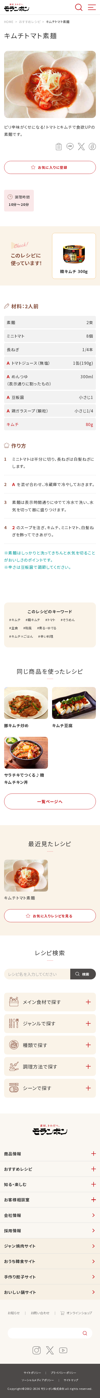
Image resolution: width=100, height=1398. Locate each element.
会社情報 (12, 1215)
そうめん (69, 620)
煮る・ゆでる (47, 628)
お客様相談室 (17, 1199)
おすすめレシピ (18, 1169)
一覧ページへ (50, 801)
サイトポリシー (32, 1373)
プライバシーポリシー (63, 1373)
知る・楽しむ (15, 1184)
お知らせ (14, 1313)
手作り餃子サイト (20, 1276)
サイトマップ (71, 1380)
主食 (14, 628)
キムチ (15, 620)
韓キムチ (34, 620)
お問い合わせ (40, 1313)
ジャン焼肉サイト (20, 1246)
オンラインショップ (79, 1313)
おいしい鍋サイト (20, 1292)
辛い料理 (46, 636)
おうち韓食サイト (20, 1261)
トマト (51, 620)
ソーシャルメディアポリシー (38, 1380)
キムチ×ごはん (22, 636)
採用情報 (12, 1230)
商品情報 (12, 1153)
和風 (28, 628)
